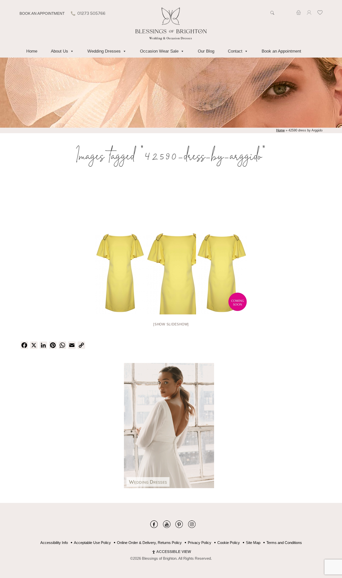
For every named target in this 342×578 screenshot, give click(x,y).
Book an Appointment (42, 13)
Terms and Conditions (284, 542)
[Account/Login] (309, 13)
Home (31, 51)
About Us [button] (59, 51)
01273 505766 (91, 13)
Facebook (154, 524)
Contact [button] (235, 51)
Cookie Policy (228, 542)
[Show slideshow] (171, 324)
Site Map (253, 542)
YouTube (166, 524)
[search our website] (272, 15)
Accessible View (173, 551)
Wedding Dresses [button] (104, 51)
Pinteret (179, 524)
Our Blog (206, 51)
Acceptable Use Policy (92, 542)
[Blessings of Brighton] (171, 39)
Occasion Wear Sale (159, 51)
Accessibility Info (54, 542)
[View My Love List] (319, 13)
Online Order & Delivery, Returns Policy (149, 542)
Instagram (192, 524)
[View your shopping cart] (298, 13)
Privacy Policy (199, 542)
